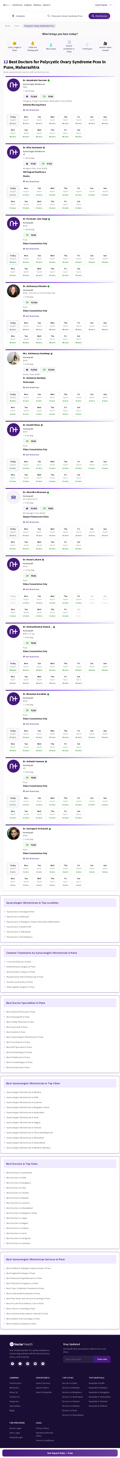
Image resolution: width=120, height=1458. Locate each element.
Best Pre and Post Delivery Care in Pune (25, 1303)
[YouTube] (35, 1364)
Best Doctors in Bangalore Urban (22, 1213)
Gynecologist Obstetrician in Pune (23, 1117)
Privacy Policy (42, 1428)
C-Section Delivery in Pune (19, 961)
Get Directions (32, 110)
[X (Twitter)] (20, 1364)
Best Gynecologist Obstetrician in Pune (25, 1037)
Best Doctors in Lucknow (18, 1203)
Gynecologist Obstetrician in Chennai (24, 1127)
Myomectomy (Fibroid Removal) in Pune (25, 976)
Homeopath (28, 223)
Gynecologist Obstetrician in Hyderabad (25, 1112)
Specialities (15, 1406)
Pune (17, 26)
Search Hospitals (44, 1392)
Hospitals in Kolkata (98, 1406)
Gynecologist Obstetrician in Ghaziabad (25, 1137)
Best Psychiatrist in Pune (18, 1042)
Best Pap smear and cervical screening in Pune (28, 1298)
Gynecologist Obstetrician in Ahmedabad (26, 1142)
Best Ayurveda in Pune (17, 1027)
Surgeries (28, 5)
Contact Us (15, 1396)
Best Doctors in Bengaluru (19, 1182)
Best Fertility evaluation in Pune (21, 1323)
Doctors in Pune (69, 1410)
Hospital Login (16, 1437)
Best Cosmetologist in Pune (20, 1062)
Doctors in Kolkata (70, 1406)
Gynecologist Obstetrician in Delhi (22, 1097)
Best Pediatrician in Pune (18, 1057)
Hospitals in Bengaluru (99, 1392)
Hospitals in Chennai (98, 1401)
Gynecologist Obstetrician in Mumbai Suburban (28, 1147)
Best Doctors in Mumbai (18, 1198)
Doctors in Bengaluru (72, 1392)
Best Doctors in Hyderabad (19, 1172)
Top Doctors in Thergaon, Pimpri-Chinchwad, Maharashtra (33, 921)
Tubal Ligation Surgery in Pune (21, 987)
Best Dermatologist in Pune (19, 1052)
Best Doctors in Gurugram (19, 1238)
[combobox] (27, 16)
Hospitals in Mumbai (98, 1387)
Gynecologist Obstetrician (34, 84)
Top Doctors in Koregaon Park (20, 911)
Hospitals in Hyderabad (99, 1396)
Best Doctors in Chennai (18, 1192)
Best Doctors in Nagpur (17, 1223)
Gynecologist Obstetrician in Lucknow (24, 1102)
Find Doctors (18, 5)
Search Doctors (43, 1383)
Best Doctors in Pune (16, 1187)
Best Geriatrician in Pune (18, 1067)
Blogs (12, 1410)
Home (7, 26)
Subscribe (102, 1359)
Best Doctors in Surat (16, 1233)
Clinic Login (15, 1432)
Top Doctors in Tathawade (19, 931)
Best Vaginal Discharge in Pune (21, 1273)
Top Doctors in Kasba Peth (19, 926)
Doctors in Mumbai (71, 1387)
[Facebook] (12, 1364)
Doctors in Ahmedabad (73, 1415)
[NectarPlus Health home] (7, 5)
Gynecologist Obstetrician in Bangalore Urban (28, 1107)
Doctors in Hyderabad (72, 1396)
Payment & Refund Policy (44, 1434)
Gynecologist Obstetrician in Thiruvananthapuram (30, 1132)
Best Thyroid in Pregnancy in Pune (22, 1283)
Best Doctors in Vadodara (18, 1243)
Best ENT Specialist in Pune (19, 1047)
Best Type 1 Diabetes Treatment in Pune (25, 1288)
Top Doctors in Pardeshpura (19, 937)
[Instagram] (28, 1364)
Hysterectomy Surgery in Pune (21, 971)
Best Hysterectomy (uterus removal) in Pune (27, 1313)
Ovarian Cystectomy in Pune (20, 982)
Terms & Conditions (45, 1440)
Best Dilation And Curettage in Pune (23, 1318)
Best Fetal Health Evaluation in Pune (23, 1293)
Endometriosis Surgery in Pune (21, 966)
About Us (47, 5)
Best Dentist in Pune (16, 1032)
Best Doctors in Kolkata (18, 1228)
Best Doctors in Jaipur (17, 1218)
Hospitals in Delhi (97, 1383)
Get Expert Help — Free (60, 1453)
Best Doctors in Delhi (16, 1177)
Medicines (38, 5)
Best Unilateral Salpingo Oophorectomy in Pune (29, 1268)
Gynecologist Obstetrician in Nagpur (24, 1122)
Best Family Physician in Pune (20, 1022)
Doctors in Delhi (69, 1383)
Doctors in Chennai (71, 1401)
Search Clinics (42, 1387)
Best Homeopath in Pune (18, 1017)
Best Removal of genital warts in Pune (24, 1278)
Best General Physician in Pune (21, 1011)
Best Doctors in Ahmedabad (20, 1208)
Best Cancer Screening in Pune (21, 1308)
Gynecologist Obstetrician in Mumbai (24, 1092)
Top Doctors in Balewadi (18, 916)
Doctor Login (15, 1428)
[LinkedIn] (43, 1364)
